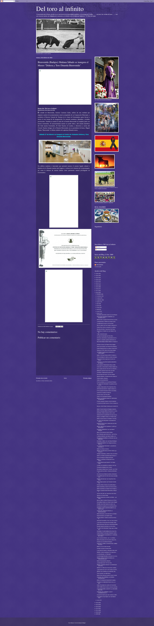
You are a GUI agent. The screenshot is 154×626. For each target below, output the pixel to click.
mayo (98, 307)
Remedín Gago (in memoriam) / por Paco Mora (106, 526)
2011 (97, 610)
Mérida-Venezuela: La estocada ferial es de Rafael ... (107, 513)
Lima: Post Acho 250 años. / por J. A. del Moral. (106, 537)
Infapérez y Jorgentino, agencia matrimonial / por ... (107, 339)
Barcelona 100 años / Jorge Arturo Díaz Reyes (106, 329)
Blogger (84, 622)
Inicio (65, 378)
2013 (97, 606)
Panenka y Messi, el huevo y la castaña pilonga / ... (107, 484)
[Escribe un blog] (58, 326)
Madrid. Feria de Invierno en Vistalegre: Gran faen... (107, 418)
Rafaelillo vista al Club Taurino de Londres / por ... (106, 504)
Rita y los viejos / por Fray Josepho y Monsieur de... (107, 325)
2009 (97, 613)
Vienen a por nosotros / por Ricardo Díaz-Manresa (107, 346)
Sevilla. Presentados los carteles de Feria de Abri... (107, 585)
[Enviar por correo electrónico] (56, 326)
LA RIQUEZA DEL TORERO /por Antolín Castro (106, 321)
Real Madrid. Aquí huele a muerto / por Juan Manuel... (107, 314)
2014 (97, 604)
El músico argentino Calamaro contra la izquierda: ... (107, 401)
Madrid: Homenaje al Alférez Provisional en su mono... (107, 410)
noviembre (99, 296)
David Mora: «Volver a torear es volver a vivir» (106, 412)
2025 (97, 275)
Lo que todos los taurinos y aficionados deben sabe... (107, 550)
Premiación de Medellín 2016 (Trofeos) (104, 467)
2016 (97, 292)
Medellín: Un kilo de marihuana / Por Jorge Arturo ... (107, 552)
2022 (97, 281)
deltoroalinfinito (99, 264)
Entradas (98, 247)
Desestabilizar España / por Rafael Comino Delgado (107, 502)
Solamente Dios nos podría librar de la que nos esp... (107, 414)
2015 (97, 602)
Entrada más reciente (41, 378)
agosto (98, 301)
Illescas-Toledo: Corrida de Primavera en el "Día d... (107, 500)
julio (98, 303)
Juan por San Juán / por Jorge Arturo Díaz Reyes (106, 493)
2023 (97, 279)
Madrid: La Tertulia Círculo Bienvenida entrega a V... (107, 455)
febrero (98, 313)
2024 (97, 277)
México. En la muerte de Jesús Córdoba (105, 432)
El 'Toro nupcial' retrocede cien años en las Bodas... (107, 390)
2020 (97, 285)
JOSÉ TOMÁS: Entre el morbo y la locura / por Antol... (107, 586)
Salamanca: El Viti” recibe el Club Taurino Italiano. (106, 350)
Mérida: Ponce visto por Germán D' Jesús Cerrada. (107, 575)
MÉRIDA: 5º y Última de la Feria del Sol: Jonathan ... (107, 567)
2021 (97, 283)
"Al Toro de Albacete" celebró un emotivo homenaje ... (107, 357)
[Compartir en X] (59, 326)
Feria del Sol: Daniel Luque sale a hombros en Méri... (107, 594)
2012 (97, 608)
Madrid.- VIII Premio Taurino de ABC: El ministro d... (107, 355)
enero (98, 600)
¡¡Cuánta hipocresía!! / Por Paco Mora (104, 562)
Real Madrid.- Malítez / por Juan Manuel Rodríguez (107, 441)
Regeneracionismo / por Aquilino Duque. (104, 515)
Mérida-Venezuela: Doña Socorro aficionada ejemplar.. (107, 524)
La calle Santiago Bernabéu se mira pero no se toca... (107, 556)
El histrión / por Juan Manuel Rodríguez (104, 541)
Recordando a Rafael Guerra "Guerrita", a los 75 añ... (107, 469)
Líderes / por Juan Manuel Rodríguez (104, 396)
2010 (97, 612)
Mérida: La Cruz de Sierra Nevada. (103, 546)
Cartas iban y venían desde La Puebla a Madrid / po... (107, 366)
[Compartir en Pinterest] (62, 326)
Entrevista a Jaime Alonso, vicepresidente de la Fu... (107, 337)
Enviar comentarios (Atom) (47, 380)
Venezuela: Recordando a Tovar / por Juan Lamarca (107, 520)
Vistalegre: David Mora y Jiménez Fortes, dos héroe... (107, 453)
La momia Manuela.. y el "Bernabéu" (104, 554)
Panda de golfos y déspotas (102, 378)
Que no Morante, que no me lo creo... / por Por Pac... (107, 434)
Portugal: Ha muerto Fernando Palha (104, 548)
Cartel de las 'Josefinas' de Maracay (104, 392)
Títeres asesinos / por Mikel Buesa (103, 573)
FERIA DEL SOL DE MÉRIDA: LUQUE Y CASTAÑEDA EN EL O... (105, 592)
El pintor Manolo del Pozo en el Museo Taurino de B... (107, 348)
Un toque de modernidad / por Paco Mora (105, 335)
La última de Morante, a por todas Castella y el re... (107, 436)
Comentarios (99, 249)
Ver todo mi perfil (98, 266)
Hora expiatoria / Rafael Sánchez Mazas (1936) (106, 364)
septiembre (99, 299)
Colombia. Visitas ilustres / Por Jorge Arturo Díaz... (107, 386)
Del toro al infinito (60, 8)
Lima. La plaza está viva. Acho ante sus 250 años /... (107, 368)
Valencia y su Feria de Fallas (102, 495)
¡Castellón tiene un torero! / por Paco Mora (105, 323)
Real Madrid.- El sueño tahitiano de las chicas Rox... (107, 531)
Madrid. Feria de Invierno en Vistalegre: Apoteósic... (107, 409)
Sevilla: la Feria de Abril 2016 (102, 380)
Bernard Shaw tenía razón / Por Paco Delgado (106, 374)
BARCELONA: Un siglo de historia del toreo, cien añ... (107, 319)
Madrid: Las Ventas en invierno (103, 448)
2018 (97, 288)
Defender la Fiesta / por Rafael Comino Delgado (106, 344)
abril (98, 309)
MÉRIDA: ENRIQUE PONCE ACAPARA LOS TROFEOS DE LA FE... (105, 559)
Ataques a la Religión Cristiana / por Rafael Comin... (107, 416)
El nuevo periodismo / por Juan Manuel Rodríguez (106, 382)
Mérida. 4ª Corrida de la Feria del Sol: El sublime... (106, 580)
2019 (97, 286)
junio (98, 305)
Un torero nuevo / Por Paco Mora (103, 394)
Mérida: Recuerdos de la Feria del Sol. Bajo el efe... (107, 539)
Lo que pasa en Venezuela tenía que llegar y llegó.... (107, 522)
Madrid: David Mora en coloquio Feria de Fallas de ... (107, 488)
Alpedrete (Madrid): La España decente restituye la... (107, 376)
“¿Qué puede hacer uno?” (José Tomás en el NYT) (107, 569)
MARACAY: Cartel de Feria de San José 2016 (106, 370)
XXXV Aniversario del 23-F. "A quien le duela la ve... (107, 388)
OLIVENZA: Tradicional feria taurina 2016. (105, 372)
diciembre (99, 294)
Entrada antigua (87, 378)
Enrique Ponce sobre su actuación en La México (106, 327)
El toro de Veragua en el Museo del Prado (105, 457)
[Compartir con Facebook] (61, 326)
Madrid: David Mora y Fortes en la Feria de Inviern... (107, 486)
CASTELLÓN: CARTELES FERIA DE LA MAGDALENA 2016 (105, 511)
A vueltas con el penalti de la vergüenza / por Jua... (107, 465)
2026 (97, 273)
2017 (97, 290)
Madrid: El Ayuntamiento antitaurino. (104, 560)
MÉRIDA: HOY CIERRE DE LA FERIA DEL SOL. (106, 571)
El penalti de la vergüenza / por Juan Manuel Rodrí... (107, 505)
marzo (98, 311)
